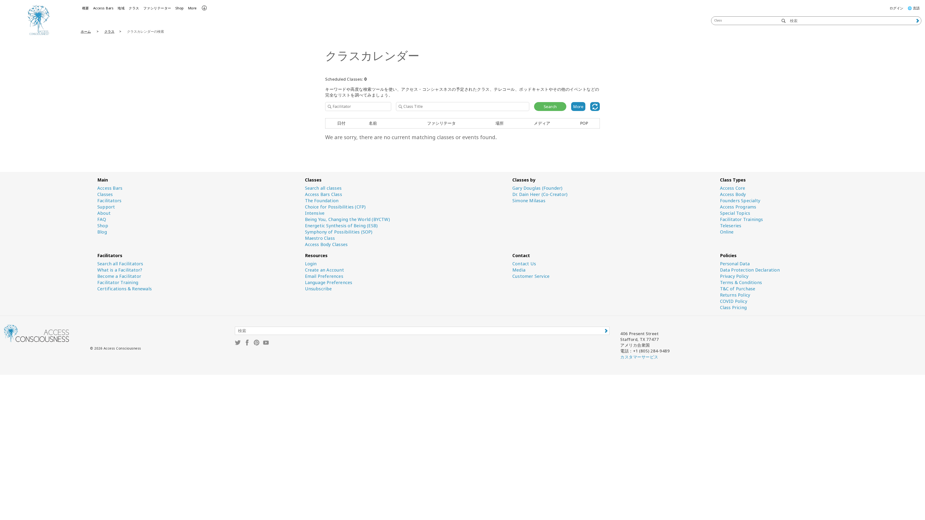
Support (106, 206)
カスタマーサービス (639, 357)
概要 (85, 8)
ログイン (897, 8)
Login (311, 263)
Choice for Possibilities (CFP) (335, 206)
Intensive (315, 213)
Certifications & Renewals (124, 288)
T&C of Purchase (737, 288)
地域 (121, 8)
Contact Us (524, 263)
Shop (179, 8)
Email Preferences (324, 276)
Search (550, 106)
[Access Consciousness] (38, 20)
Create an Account (324, 270)
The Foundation (322, 200)
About (104, 213)
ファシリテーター (157, 8)
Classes (105, 194)
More (192, 8)
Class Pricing (733, 307)
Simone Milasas (528, 200)
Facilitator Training (117, 282)
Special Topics (735, 213)
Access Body (733, 194)
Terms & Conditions (741, 282)
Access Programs (738, 206)
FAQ (101, 219)
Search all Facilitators (120, 263)
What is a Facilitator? (119, 270)
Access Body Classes (326, 244)
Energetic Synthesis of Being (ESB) (341, 225)
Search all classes (323, 188)
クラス (134, 8)
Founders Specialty (740, 200)
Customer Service (530, 276)
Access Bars (103, 8)
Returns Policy (735, 295)
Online (727, 231)
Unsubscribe (318, 288)
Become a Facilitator (119, 276)
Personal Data (735, 263)
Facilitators (109, 200)
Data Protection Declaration (750, 270)
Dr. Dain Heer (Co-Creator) (539, 194)
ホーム (86, 31)
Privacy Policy (734, 276)
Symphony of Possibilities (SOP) (338, 231)
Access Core (732, 188)
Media (518, 270)
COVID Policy (733, 301)
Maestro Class (320, 238)
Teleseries (730, 225)
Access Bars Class (323, 194)
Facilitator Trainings (741, 219)
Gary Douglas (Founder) (537, 188)
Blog (102, 231)
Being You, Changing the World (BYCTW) (347, 219)
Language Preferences (328, 282)
